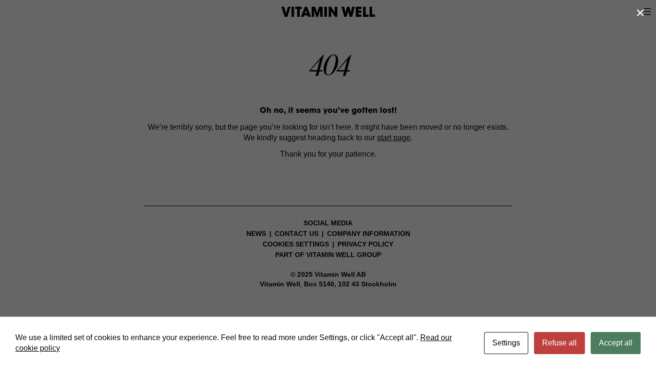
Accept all (615, 343)
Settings (506, 343)
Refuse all (559, 343)
